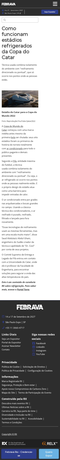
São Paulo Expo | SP (12, 13)
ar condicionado (15, 148)
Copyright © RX (9, 434)
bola (13, 137)
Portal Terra (23, 289)
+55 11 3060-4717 (14, 327)
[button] (49, 12)
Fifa (14, 161)
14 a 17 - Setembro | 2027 (14, 10)
